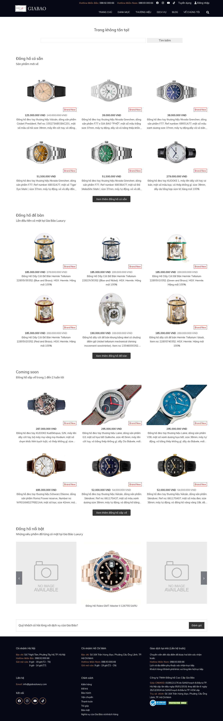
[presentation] (19, 578)
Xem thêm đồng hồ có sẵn (111, 199)
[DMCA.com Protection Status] (178, 702)
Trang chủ (105, 12)
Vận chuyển (87, 697)
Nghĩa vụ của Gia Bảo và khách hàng (99, 714)
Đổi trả (84, 688)
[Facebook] (157, 2)
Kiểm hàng (86, 684)
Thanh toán (87, 701)
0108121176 (172, 682)
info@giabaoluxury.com (35, 684)
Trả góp (85, 705)
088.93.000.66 (108, 661)
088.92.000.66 (42, 658)
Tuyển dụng (184, 2)
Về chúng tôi (192, 12)
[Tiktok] (174, 2)
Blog (175, 12)
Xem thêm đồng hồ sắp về (111, 512)
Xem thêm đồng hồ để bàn (111, 355)
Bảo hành (86, 693)
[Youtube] (168, 2)
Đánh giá (197, 625)
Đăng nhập (203, 2)
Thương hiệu (143, 12)
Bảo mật (85, 710)
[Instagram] (163, 2)
